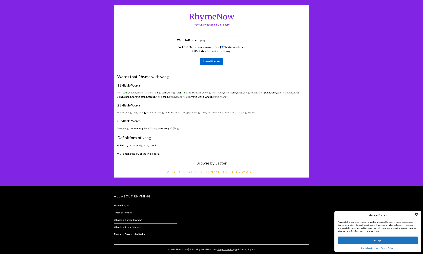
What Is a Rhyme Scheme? (127, 226)
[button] (416, 215)
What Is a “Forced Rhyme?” (128, 219)
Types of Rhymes (123, 212)
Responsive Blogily (227, 249)
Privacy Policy (387, 248)
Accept (378, 240)
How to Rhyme (121, 205)
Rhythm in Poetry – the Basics (129, 234)
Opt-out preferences (370, 248)
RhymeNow (211, 17)
